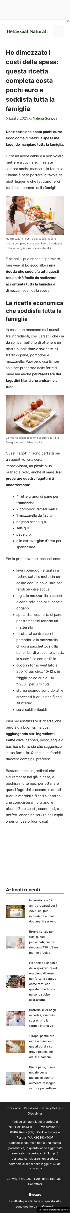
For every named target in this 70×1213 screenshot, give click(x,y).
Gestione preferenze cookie (53, 1209)
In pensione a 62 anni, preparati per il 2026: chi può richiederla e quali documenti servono (43, 910)
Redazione (31, 1108)
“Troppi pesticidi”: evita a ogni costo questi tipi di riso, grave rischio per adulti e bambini (41, 1046)
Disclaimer (35, 1113)
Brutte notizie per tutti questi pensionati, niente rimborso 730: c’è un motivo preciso (43, 942)
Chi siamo (14, 1108)
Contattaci (35, 1184)
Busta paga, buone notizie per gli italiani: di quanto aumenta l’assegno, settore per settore (42, 1077)
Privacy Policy (51, 1108)
